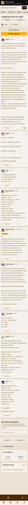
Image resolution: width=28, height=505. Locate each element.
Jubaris (6, 24)
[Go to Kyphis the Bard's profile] (2, 191)
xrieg (6, 170)
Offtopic (16, 24)
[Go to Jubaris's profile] (2, 24)
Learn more (3, 2)
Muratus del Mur (9, 229)
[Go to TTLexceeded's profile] (2, 314)
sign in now (14, 425)
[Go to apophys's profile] (2, 134)
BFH (6, 381)
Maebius (7, 336)
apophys (7, 133)
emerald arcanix (9, 264)
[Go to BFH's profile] (2, 382)
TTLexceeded (8, 313)
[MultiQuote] (2, 128)
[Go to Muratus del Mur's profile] (2, 230)
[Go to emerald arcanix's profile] (2, 264)
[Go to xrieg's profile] (2, 171)
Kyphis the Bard (9, 191)
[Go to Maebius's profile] (2, 337)
